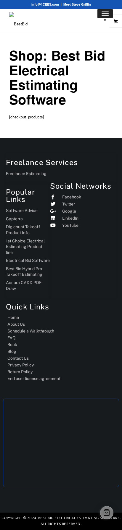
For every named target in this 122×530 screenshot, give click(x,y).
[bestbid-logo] (24, 21)
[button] (106, 512)
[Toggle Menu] (105, 14)
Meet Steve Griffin (77, 4)
